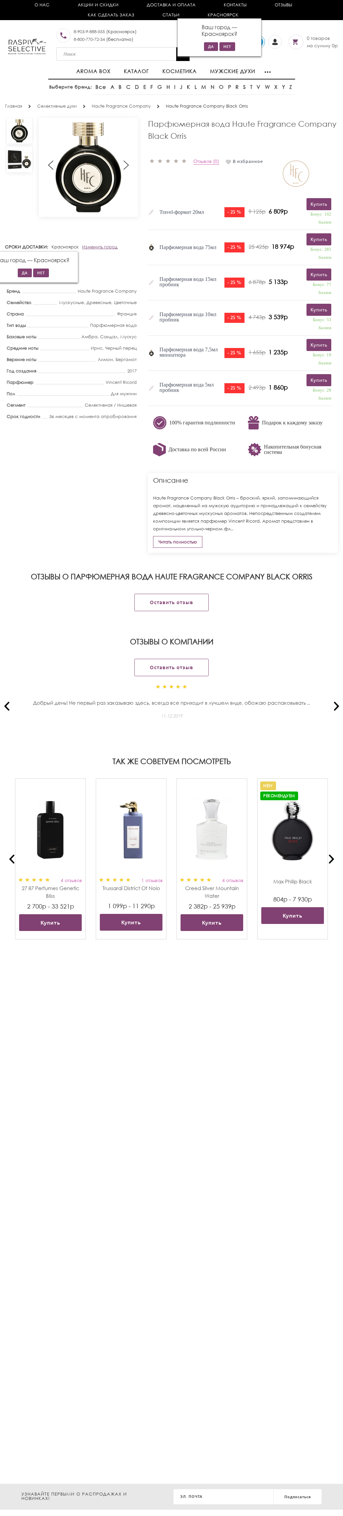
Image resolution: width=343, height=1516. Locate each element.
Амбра (89, 337)
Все (100, 86)
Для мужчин (124, 394)
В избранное (248, 161)
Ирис (96, 348)
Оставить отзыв (171, 602)
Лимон (105, 359)
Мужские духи (232, 71)
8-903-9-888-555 (89, 32)
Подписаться (297, 1497)
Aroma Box (93, 71)
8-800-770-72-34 (89, 39)
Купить (50, 923)
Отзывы (283, 5)
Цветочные (125, 302)
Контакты (235, 5)
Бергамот (126, 359)
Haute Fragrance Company (107, 291)
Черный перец (121, 348)
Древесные (98, 302)
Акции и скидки (98, 5)
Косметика (179, 71)
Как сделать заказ (111, 15)
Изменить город (100, 247)
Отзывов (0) (206, 161)
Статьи (171, 15)
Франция (127, 314)
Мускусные (71, 302)
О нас (42, 5)
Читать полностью (177, 542)
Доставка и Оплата (171, 5)
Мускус (128, 337)
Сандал (109, 337)
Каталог (136, 71)
